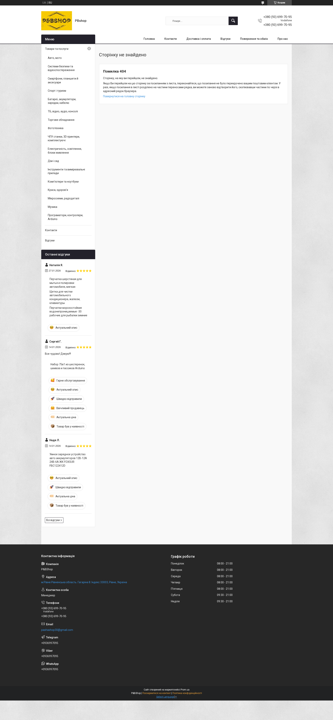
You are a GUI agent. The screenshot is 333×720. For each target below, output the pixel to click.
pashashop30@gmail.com (57, 629)
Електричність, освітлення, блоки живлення (65, 150)
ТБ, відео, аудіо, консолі (63, 111)
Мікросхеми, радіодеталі (63, 198)
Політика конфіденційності (187, 693)
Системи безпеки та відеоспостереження (61, 68)
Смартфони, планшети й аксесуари (63, 80)
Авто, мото (55, 57)
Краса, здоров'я (58, 189)
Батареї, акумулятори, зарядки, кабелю (62, 101)
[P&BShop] (56, 20)
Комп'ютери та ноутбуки (63, 181)
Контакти (170, 38)
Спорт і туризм (57, 90)
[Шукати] (233, 21)
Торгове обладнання (61, 119)
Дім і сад (53, 160)
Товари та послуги (56, 48)
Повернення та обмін (254, 38)
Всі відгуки (53, 520)
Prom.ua (185, 689)
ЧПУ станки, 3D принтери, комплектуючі (64, 138)
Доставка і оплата (198, 38)
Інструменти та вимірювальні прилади (66, 171)
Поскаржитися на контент (156, 693)
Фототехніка (55, 128)
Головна (149, 38)
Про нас (283, 38)
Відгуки (225, 38)
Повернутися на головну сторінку (124, 96)
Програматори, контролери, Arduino (65, 217)
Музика (52, 206)
